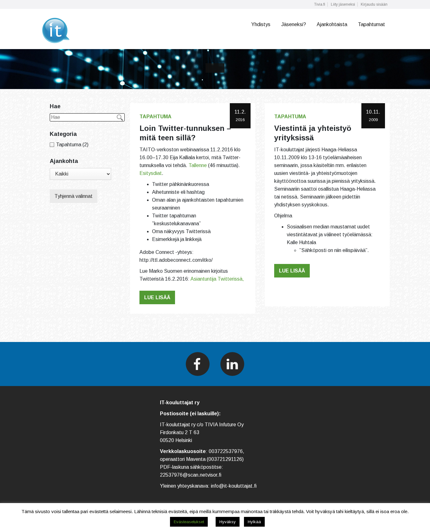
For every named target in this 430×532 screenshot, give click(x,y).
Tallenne (198, 165)
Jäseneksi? (293, 24)
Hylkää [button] (254, 521)
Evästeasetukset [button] (189, 521)
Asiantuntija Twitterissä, (217, 279)
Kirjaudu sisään (374, 4)
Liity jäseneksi (343, 4)
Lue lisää (157, 297)
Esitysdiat (150, 173)
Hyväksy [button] (227, 521)
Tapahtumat (371, 24)
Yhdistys (260, 24)
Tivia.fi (319, 4)
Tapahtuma (155, 116)
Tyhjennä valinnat (73, 196)
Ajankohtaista (332, 24)
